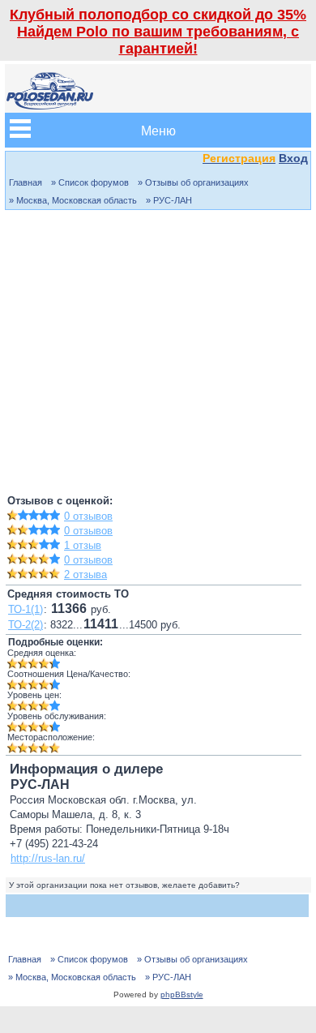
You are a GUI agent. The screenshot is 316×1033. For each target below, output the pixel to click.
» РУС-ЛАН (169, 200)
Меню (158, 130)
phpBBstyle (181, 994)
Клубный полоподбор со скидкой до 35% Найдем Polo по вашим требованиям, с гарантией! (158, 31)
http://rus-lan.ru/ (48, 858)
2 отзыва (85, 574)
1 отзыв (82, 545)
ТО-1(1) (25, 609)
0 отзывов (88, 516)
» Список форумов (90, 182)
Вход (293, 158)
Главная (25, 182)
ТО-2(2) (25, 625)
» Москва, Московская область (73, 200)
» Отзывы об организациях (193, 182)
